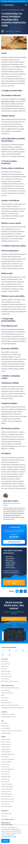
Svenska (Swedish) (6, 761)
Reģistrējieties (5, 725)
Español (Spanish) (6, 744)
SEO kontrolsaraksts (6, 676)
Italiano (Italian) (5, 749)
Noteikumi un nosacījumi (8, 714)
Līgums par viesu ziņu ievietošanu (10, 705)
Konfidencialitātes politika (8, 716)
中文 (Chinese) (5, 766)
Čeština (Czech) (5, 771)
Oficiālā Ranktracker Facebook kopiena (16, 650)
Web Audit (4, 669)
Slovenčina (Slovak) (6, 796)
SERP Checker (5, 666)
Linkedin (2, 654)
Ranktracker (7, 5)
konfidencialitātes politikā (8, 836)
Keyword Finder (5, 664)
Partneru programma (7, 692)
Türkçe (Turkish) (5, 764)
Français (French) (5, 747)
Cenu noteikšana (5, 728)
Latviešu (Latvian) (6, 791)
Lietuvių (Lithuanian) (6, 789)
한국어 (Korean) (5, 804)
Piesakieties (4, 723)
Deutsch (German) (6, 742)
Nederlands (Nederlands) (8, 754)
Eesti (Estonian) (5, 779)
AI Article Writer (5, 678)
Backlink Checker (5, 671)
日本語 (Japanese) (6, 751)
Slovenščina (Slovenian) (7, 799)
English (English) (5, 739)
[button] (26, 5)
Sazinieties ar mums (6, 813)
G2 (9, 654)
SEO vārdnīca (4, 697)
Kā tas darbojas (5, 690)
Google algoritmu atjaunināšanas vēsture (12, 707)
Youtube (9, 650)
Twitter (22, 650)
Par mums (4, 816)
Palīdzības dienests (6, 733)
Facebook (2, 650)
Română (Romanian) (6, 794)
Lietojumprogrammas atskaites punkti (11, 730)
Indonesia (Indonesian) (7, 786)
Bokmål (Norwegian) (6, 806)
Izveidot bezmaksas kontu (14, 619)
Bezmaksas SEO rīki (6, 702)
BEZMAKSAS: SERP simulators (9, 681)
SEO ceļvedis (4, 700)
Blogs (2, 695)
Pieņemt (5, 840)
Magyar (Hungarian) (6, 784)
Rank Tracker (4, 661)
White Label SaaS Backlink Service (10, 687)
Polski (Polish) (5, 756)
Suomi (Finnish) (5, 781)
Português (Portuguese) (7, 759)
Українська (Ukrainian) (7, 801)
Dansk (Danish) (5, 774)
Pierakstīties (7, 622)
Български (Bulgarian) (7, 769)
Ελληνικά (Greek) (6, 776)
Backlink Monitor (5, 674)
